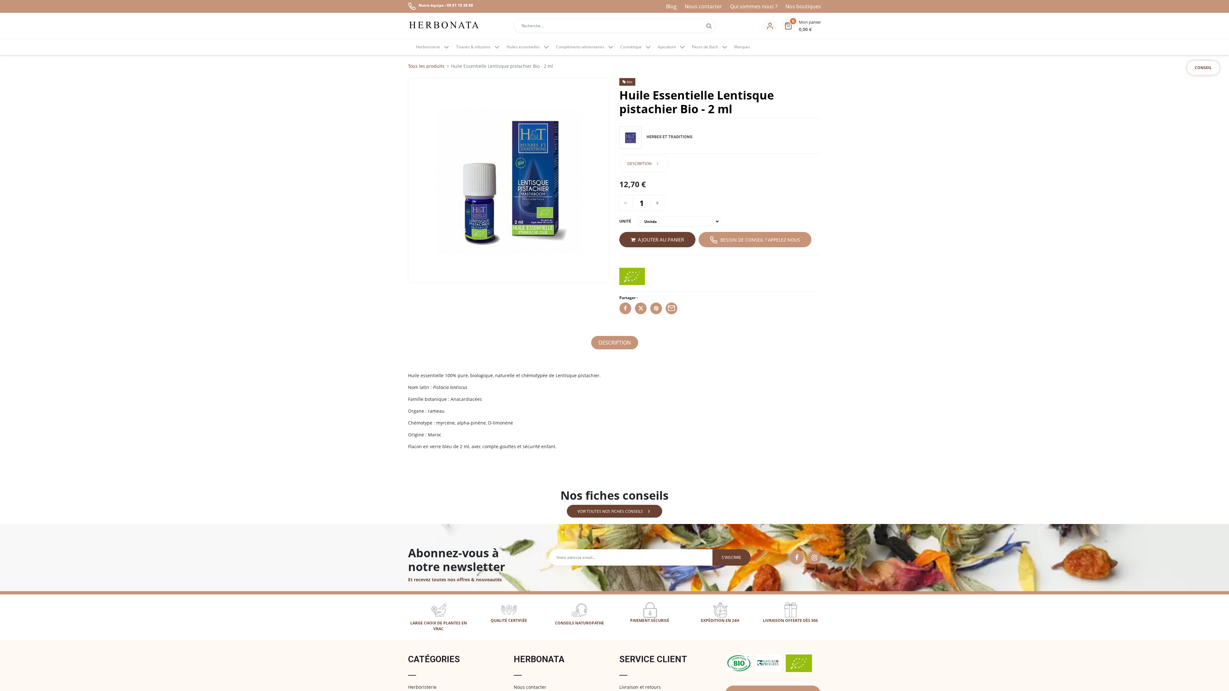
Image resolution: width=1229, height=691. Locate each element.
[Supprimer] (625, 203)
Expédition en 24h (720, 620)
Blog (671, 6)
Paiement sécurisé (649, 620)
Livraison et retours (640, 687)
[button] (801, 26)
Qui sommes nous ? (753, 6)
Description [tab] (639, 163)
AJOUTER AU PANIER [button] (661, 239)
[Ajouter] (657, 203)
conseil (1203, 67)
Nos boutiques (803, 6)
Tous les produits (426, 66)
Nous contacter (703, 6)
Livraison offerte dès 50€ (790, 620)
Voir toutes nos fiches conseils (610, 511)
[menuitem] (742, 47)
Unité (625, 221)
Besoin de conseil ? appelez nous (760, 240)
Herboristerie (422, 687)
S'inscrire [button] (731, 557)
